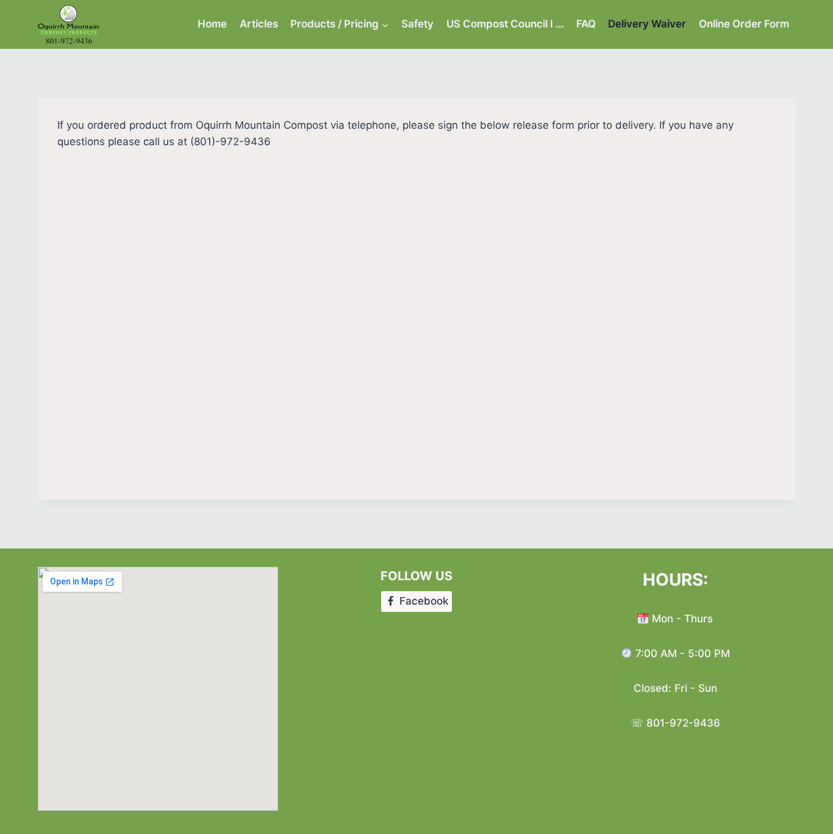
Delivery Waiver (647, 24)
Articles (259, 24)
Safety (417, 24)
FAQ (586, 24)
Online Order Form (744, 24)
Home (212, 24)
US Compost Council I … (505, 24)
